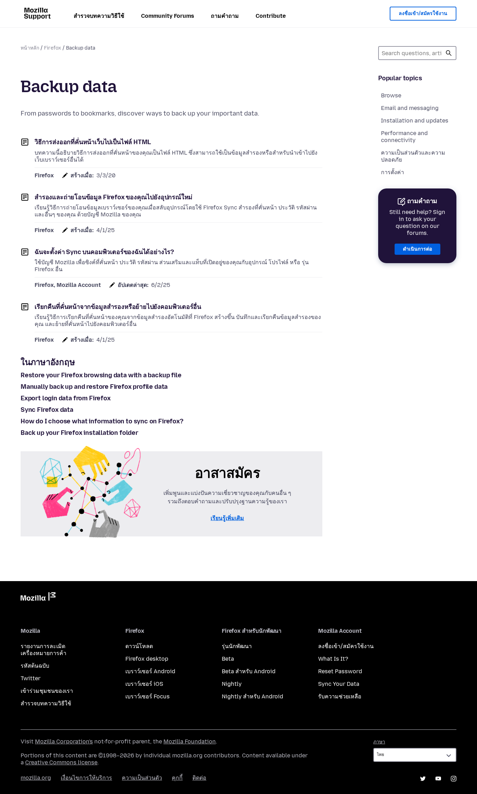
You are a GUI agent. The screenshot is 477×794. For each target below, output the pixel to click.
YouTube (438, 778)
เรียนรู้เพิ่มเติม (227, 518)
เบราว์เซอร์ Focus (147, 696)
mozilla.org (36, 777)
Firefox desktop (146, 658)
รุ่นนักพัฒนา (237, 646)
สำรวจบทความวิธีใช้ (99, 16)
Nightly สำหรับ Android (252, 696)
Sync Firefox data (47, 410)
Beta (228, 658)
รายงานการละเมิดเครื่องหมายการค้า (43, 649)
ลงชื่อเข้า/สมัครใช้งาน (423, 13)
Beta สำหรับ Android (249, 671)
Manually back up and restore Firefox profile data (94, 387)
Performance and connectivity (404, 136)
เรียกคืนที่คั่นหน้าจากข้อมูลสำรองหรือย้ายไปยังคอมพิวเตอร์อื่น (118, 307)
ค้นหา (448, 53)
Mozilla (38, 597)
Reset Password (340, 671)
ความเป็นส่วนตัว (142, 777)
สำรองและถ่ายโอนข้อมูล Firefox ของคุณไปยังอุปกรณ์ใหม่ (113, 197)
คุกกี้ (177, 777)
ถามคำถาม (225, 16)
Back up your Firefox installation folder (79, 433)
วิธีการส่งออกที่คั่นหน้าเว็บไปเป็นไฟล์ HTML (93, 142)
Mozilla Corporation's (64, 741)
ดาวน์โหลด (139, 646)
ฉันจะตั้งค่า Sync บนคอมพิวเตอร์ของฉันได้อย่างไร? (104, 252)
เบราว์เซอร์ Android (150, 671)
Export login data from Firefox (66, 398)
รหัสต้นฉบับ (35, 665)
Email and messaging (410, 108)
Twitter (31, 678)
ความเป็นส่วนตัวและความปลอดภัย (413, 156)
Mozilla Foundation (189, 741)
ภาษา (379, 742)
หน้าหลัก (30, 48)
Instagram (453, 778)
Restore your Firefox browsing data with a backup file (101, 375)
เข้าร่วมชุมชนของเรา (47, 691)
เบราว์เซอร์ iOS (144, 684)
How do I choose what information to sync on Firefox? (102, 421)
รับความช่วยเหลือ (339, 696)
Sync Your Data (338, 684)
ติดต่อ (199, 777)
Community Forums (167, 16)
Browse (391, 95)
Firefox (52, 48)
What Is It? (333, 658)
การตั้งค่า (392, 172)
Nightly (232, 684)
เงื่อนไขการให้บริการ (86, 777)
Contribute (271, 16)
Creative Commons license (61, 762)
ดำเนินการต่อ (417, 249)
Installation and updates (414, 120)
